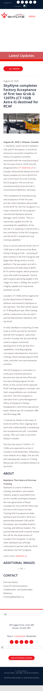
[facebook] (18, 2)
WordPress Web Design (12, 678)
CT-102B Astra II (25, 167)
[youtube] (30, 2)
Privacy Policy (9, 673)
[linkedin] (34, 2)
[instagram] (26, 2)
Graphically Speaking (31, 678)
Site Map (19, 673)
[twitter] (22, 2)
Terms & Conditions (31, 673)
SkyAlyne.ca (21, 556)
